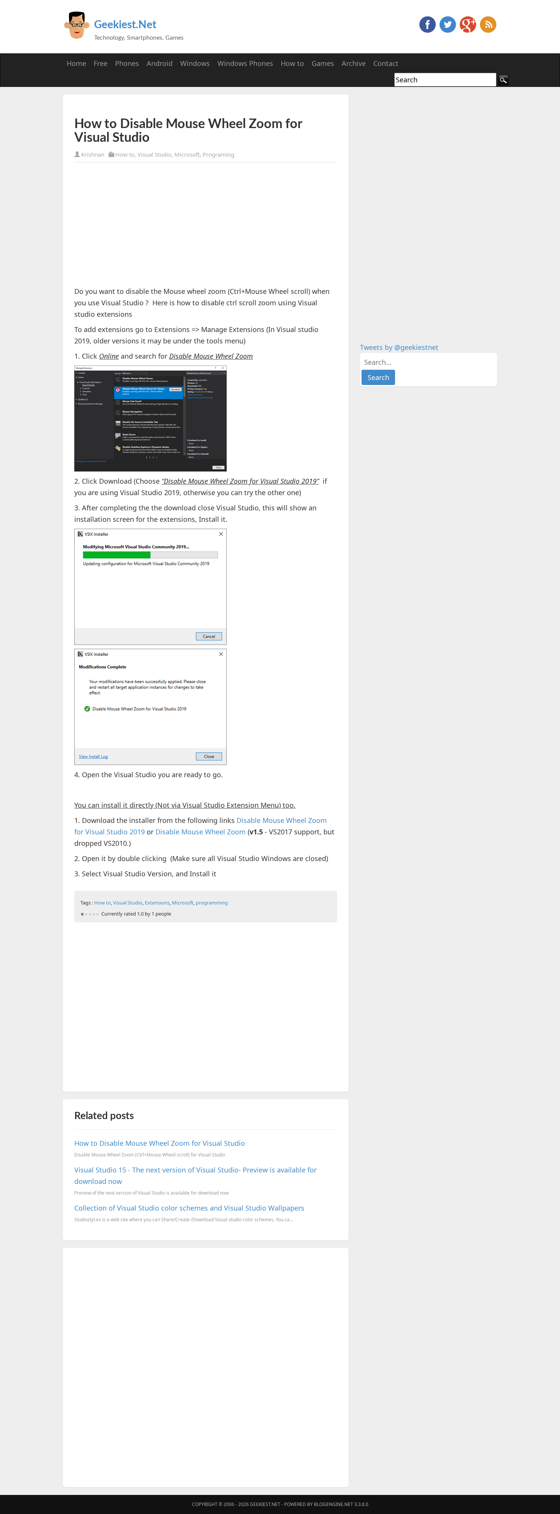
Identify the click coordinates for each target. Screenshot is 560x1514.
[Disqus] (205, 1366)
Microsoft (187, 154)
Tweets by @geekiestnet (399, 347)
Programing (218, 154)
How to (124, 154)
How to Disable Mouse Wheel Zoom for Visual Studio (159, 1143)
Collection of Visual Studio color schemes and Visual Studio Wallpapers (189, 1207)
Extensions (157, 902)
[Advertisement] (163, 106)
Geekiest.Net (125, 24)
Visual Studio (154, 154)
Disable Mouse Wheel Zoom (200, 831)
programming (212, 902)
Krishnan (92, 154)
